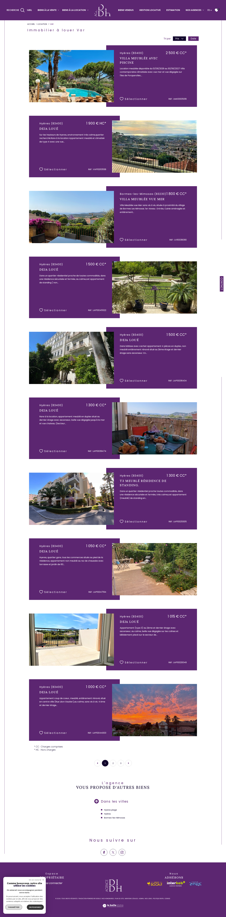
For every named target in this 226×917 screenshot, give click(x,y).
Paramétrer (13, 907)
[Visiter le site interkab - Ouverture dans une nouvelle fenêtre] (176, 883)
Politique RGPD (158, 899)
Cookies (167, 898)
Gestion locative (150, 10)
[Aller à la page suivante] (128, 763)
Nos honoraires (108, 899)
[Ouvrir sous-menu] (58, 10)
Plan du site (119, 899)
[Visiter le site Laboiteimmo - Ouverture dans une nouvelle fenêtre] (113, 908)
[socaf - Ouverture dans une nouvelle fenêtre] (155, 884)
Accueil (27, 10)
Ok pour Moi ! (35, 907)
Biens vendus (126, 10)
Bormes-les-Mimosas (114, 817)
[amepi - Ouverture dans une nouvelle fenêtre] (195, 884)
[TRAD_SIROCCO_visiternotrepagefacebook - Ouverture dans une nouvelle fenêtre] (104, 852)
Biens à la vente (47, 10)
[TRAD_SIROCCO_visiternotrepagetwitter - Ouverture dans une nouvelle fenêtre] (113, 852)
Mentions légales (131, 899)
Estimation (173, 10)
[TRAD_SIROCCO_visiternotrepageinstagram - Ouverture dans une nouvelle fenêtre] (122, 852)
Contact (222, 283)
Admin (141, 899)
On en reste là (35, 880)
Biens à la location (74, 10)
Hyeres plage (110, 809)
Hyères (107, 813)
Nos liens (148, 899)
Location (42, 24)
